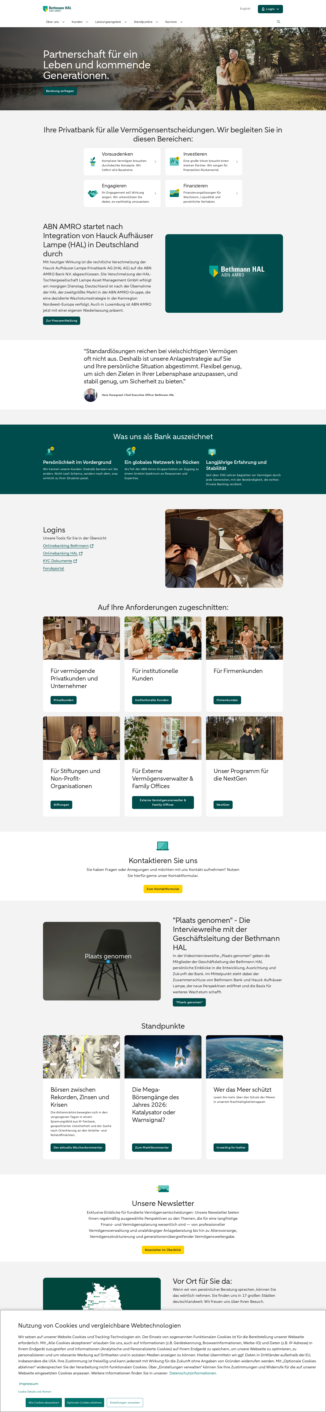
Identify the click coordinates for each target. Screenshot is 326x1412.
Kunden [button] (77, 22)
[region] (163, 1361)
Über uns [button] (52, 22)
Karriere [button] (171, 22)
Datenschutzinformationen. (193, 1373)
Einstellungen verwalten (125, 1402)
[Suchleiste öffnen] (279, 22)
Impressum (28, 1383)
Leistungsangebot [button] (108, 22)
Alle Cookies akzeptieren (43, 1402)
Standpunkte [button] (143, 22)
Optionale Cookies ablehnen (84, 1402)
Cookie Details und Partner (34, 1391)
